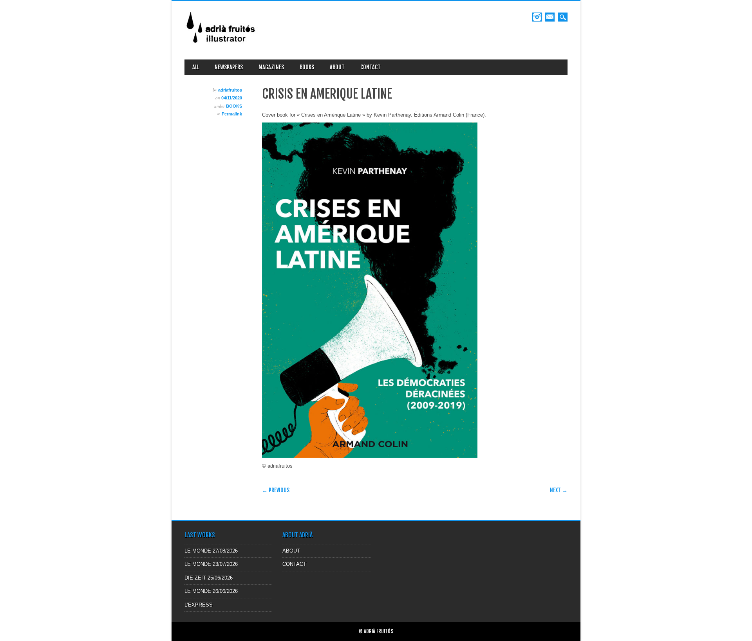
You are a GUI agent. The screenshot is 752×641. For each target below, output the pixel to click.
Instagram (537, 17)
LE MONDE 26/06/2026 (211, 591)
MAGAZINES (271, 67)
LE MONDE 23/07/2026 (211, 564)
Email (550, 17)
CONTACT (370, 67)
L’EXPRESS (198, 605)
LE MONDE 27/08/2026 (211, 551)
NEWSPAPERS (229, 67)
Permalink (232, 114)
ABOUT (337, 67)
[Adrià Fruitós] (221, 46)
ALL (195, 67)
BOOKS (307, 67)
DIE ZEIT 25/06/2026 (208, 578)
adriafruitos (230, 90)
